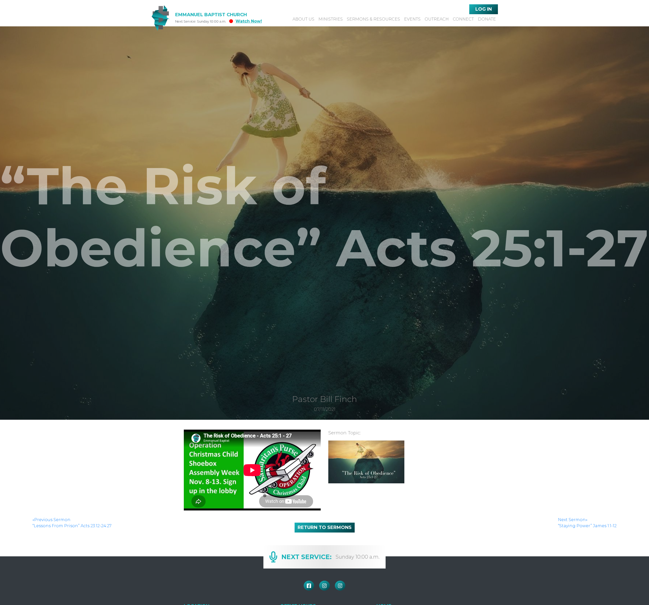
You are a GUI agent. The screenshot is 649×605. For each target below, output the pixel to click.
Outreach (437, 19)
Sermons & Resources (373, 19)
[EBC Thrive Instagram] (340, 586)
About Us (303, 19)
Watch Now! (249, 21)
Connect (463, 19)
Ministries (330, 19)
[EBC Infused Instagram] (324, 586)
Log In (483, 9)
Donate (487, 19)
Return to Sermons (325, 527)
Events (412, 19)
